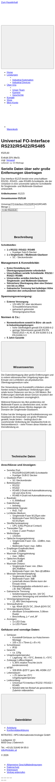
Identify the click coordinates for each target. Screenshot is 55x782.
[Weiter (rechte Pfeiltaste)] (5, 780)
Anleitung (11, 728)
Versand (10, 160)
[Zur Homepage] (22, 24)
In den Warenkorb (9, 210)
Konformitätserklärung (18, 730)
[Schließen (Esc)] (11, 777)
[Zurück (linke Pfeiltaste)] (2, 780)
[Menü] (27, 47)
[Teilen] (8, 777)
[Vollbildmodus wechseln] (5, 777)
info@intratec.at (9, 750)
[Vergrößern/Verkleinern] (2, 777)
